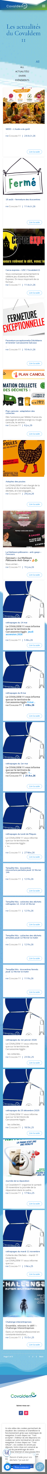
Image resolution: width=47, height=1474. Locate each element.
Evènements (22, 80)
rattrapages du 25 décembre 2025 (22, 1110)
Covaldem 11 (15, 135)
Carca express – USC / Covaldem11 (23, 270)
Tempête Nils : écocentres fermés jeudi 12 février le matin (22, 970)
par (7, 705)
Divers (22, 75)
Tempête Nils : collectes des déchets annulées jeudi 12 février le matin (23, 936)
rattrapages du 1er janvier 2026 (21, 1039)
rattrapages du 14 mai (16, 622)
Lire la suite (34, 152)
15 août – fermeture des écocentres (23, 199)
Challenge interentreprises (18, 1321)
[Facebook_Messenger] (7, 1467)
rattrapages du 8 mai (16, 693)
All (22, 67)
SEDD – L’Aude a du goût (18, 129)
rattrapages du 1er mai (17, 763)
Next (41, 1356)
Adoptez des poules (15, 481)
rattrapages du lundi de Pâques (21, 834)
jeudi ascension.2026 (19, 633)
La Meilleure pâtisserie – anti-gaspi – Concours (23, 553)
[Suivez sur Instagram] (26, 1413)
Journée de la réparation (17, 1180)
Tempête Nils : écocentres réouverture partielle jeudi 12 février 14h (23, 870)
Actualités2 (22, 71)
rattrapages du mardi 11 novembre (23, 1251)
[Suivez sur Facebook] (21, 1413)
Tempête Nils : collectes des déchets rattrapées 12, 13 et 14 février (23, 902)
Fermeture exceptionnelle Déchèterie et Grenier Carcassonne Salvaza (24, 341)
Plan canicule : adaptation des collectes (20, 412)
